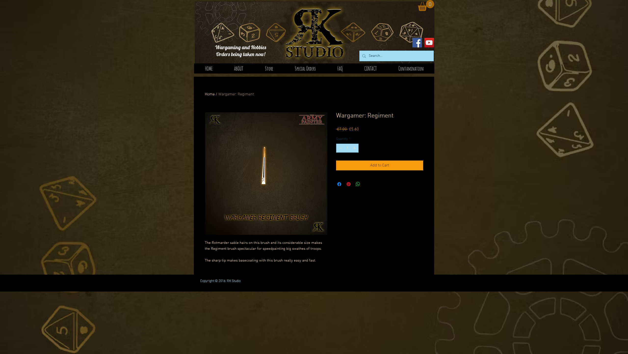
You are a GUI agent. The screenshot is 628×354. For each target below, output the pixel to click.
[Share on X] (367, 184)
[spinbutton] (347, 148)
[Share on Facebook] (339, 184)
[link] (426, 5)
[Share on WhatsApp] (358, 184)
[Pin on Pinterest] (349, 184)
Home (210, 94)
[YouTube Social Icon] (429, 42)
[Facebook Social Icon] (417, 42)
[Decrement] (340, 148)
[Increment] (355, 148)
